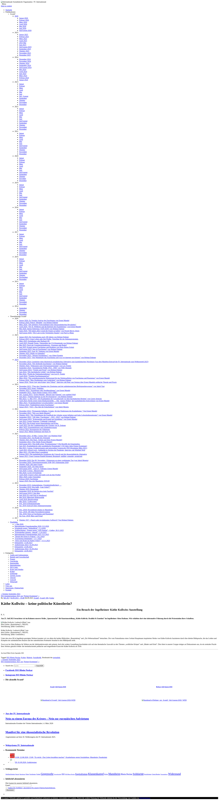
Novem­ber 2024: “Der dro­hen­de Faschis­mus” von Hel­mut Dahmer (43, 364)
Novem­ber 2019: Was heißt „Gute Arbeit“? (34, 487)
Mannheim (114, 773)
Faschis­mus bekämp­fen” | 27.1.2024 (28, 539)
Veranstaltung (164, 774)
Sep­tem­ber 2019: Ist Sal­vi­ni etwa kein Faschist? (36, 491)
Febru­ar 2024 (24, 78)
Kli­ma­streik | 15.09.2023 (23, 543)
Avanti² (36, 598)
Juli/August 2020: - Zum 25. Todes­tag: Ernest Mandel (38, 469)
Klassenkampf (96, 773)
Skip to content (6, 6)
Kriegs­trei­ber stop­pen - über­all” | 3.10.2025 (31, 532)
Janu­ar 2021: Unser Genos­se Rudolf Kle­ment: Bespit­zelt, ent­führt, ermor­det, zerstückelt (50, 456)
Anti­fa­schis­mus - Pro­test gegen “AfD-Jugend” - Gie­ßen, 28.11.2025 (39, 530)
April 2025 (23, 41)
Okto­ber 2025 (24, 51)
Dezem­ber (23, 104)
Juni (20, 94)
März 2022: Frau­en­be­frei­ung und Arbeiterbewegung (38, 427)
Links (7, 584)
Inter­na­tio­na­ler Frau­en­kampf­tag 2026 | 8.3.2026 (32, 526)
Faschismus (32, 774)
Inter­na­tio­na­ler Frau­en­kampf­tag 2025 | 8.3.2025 (32, 534)
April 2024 (23, 72)
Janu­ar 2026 (23, 18)
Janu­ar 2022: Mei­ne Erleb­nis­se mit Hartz (35, 432)
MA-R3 (6, 598)
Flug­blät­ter (14, 522)
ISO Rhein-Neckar (13, 658)
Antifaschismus (10, 774)
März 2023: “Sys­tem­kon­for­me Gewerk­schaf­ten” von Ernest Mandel (43, 403)
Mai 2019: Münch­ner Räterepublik (31, 497)
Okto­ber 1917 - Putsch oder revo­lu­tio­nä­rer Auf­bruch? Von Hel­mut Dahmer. (46, 520)
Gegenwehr (47, 773)
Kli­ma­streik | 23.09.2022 (23, 547)
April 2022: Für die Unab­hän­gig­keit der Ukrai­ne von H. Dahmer (42, 425)
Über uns (8, 586)
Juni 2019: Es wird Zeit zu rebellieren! (33, 495)
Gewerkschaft (57, 774)
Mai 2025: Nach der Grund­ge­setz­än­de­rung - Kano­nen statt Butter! (43, 345)
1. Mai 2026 (19, 524)
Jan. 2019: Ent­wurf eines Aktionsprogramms (35, 506)
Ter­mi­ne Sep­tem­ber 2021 (10, 594)
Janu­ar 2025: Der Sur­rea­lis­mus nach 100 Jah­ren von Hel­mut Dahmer (44, 337)
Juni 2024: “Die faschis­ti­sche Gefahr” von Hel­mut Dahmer (40, 372)
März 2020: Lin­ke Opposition (30, 477)
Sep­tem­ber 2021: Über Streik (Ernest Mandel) (35, 442)
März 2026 (23, 22)
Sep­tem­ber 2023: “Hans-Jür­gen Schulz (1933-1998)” (38, 392)
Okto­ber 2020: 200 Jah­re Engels (30, 464)
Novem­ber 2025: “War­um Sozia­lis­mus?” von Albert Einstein (41, 355)
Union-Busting (156, 774)
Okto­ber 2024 (24, 63)
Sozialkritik (37, 658)
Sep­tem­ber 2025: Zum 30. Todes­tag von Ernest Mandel (39, 351)
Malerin (29, 658)
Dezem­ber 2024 (25, 59)
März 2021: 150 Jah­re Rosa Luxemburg (33, 452)
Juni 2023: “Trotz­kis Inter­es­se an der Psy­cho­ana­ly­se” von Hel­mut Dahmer (46, 397)
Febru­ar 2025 (24, 37)
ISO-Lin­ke (14, 567)
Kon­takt (8, 590)
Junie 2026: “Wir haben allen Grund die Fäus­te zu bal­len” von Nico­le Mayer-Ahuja (49, 331)
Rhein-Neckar (126, 774)
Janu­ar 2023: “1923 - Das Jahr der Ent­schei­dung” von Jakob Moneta (44, 407)
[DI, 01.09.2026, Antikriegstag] (12, 762)
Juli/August (23, 121)
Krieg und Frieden (16, 569)
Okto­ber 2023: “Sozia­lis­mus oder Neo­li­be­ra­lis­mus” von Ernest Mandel (44, 390)
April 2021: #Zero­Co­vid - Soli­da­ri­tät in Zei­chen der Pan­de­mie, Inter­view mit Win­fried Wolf (52, 450)
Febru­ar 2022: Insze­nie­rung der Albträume (34, 430)
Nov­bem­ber (23, 277)
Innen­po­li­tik (14, 563)
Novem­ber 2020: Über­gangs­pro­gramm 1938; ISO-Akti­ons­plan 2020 (44, 462)
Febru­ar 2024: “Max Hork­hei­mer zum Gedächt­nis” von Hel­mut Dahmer (45, 380)
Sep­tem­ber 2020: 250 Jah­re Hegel (31, 467)
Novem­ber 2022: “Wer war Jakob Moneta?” (35, 413)
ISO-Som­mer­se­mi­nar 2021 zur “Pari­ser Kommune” (20, 596)
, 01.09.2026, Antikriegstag (26, 762)
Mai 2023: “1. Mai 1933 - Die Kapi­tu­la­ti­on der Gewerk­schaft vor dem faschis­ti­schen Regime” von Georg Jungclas (60, 399)
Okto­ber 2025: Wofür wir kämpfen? (32, 353)
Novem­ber (23, 102)
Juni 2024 (22, 74)
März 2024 (23, 76)
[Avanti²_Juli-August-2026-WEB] (58, 700)
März (21, 88)
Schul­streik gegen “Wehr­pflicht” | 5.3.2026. (30, 528)
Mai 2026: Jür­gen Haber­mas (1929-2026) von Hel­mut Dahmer (41, 329)
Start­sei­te (8, 10)
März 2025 (23, 39)
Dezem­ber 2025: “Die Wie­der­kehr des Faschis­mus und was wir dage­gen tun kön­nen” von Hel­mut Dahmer (57, 358)
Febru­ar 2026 (24, 20)
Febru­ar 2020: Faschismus (28, 479)
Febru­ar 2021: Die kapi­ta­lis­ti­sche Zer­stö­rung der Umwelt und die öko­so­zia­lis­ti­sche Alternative (53, 454)
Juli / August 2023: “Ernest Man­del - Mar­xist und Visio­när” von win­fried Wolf (47, 395)
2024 (16, 360)
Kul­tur (12, 571)
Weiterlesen (146, 798)
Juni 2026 (22, 28)
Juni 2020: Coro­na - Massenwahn (31, 471)
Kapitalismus (81, 774)
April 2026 (23, 24)
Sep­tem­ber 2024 (25, 65)
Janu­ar (21, 84)
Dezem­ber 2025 (25, 55)
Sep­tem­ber (23, 98)
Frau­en (12, 559)
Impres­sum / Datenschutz (14, 588)
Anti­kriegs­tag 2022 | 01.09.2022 (26, 549)
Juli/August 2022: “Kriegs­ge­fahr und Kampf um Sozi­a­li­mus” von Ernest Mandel (48, 419)
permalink (56, 658)
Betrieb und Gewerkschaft (19, 557)
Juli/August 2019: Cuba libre (29, 493)
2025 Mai (22, 43)
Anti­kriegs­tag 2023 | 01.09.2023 (26, 545)
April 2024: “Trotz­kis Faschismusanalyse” (34, 376)
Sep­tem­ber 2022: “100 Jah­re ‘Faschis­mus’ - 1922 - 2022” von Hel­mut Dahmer (47, 417)
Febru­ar (22, 86)
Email (7, 785)
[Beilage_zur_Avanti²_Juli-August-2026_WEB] (164, 700)
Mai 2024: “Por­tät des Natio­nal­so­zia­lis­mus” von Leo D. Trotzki (42, 374)
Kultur (51, 598)
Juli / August (23, 96)
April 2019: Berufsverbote (28, 499)
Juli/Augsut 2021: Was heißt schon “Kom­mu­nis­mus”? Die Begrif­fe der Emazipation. (49, 444)
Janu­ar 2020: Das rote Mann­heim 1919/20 (34, 481)
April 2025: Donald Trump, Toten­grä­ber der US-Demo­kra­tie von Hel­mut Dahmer (48, 343)
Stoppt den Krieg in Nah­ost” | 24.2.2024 (29, 536)
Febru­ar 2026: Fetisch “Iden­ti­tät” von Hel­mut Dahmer (38, 323)
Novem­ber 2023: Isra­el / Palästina (31, 388)
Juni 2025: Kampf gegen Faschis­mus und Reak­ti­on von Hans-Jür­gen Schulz (46, 347)
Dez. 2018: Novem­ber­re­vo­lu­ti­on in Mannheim (36, 510)
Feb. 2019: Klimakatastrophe (29, 504)
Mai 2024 (22, 70)
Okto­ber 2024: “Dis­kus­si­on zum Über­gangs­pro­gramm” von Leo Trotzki (45, 366)
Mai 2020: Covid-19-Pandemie (30, 473)
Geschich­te (14, 561)
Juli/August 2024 (25, 67)
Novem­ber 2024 (25, 61)
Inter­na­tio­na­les (15, 565)
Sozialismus (147, 774)
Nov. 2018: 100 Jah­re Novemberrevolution (34, 512)
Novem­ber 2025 (25, 53)
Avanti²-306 (44, 598)
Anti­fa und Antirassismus (19, 555)
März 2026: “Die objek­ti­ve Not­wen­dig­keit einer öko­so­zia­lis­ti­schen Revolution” (47, 325)
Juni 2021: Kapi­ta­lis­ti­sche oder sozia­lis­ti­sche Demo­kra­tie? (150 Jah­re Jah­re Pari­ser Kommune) (53, 446)
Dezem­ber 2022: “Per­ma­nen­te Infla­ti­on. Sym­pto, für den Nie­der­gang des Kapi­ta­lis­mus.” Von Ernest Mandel (58, 411)
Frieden (38, 774)
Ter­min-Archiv (15, 576)
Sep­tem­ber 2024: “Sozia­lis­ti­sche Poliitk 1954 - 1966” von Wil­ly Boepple (45, 368)
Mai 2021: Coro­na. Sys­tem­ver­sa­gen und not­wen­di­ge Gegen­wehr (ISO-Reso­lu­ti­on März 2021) (53, 448)
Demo (27, 774)
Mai (20, 92)
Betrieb (17, 774)
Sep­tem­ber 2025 (25, 49)
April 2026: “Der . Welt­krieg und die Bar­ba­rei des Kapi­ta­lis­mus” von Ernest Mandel (50, 327)
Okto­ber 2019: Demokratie (29, 489)
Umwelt (13, 580)
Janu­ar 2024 (23, 80)
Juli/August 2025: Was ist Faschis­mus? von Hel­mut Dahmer (40, 349)
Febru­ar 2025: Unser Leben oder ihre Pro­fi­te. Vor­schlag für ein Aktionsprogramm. (48, 339)
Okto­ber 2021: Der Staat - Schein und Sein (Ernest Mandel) (40, 440)
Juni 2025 (22, 45)
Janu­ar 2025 (23, 35)
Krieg (106, 774)
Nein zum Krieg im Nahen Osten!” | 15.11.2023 (32, 541)
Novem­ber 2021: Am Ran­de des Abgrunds (34, 438)
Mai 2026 (22, 26)
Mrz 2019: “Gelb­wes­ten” (28, 502)
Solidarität (138, 773)
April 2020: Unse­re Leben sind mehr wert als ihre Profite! (40, 475)
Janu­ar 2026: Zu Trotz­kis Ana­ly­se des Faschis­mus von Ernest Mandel (44, 320)
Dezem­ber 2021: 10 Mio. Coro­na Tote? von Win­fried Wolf (40, 436)
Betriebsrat (22, 774)
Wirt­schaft (13, 582)
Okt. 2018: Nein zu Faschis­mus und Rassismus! (36, 514)
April (21, 90)
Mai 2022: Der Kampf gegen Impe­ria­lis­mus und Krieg (38, 423)
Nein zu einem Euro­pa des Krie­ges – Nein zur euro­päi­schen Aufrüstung (47, 718)
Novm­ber (22, 179)
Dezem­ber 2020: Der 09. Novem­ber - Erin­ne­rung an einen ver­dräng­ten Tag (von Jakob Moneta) (53, 460)
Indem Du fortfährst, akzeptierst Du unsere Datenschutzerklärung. (32, 788)
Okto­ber (22, 100)
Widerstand (174, 773)
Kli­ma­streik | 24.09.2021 (23, 551)
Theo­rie (13, 578)
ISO (63, 774)
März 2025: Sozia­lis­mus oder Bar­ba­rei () (34, 341)
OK (39, 666)
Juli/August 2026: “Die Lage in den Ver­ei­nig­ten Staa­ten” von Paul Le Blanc (46, 333)
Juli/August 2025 (25, 47)
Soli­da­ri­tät (13, 574)
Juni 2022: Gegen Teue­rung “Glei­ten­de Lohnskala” (37, 421)
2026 (16, 16)
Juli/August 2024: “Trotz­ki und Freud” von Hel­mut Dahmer (40, 370)
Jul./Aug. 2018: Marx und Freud (31, 516)
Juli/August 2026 (25, 30)
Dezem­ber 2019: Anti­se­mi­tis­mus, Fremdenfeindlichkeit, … (40, 485)
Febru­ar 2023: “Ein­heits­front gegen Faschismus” (36, 405)
